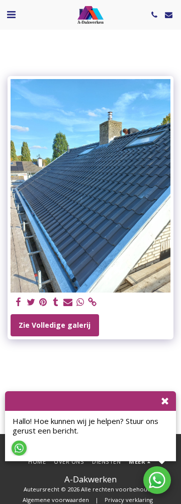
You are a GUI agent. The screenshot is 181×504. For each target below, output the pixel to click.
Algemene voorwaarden (56, 499)
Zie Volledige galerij (54, 325)
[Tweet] (31, 302)
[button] (11, 14)
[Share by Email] (67, 302)
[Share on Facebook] (18, 302)
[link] (92, 302)
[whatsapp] (80, 302)
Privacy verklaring (129, 499)
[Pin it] (43, 302)
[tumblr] (55, 302)
